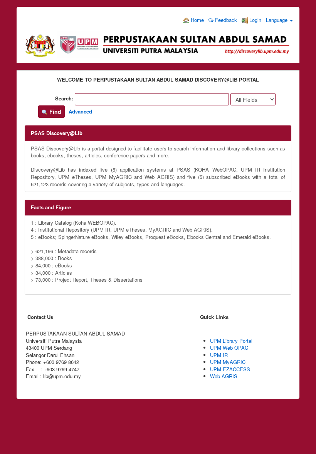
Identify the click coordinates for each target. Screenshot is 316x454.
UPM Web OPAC (229, 347)
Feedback (225, 19)
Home (196, 19)
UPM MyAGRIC (227, 362)
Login (254, 19)
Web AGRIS (223, 376)
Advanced (80, 111)
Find (54, 111)
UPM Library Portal (231, 340)
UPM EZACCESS (230, 369)
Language (277, 19)
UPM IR (219, 355)
